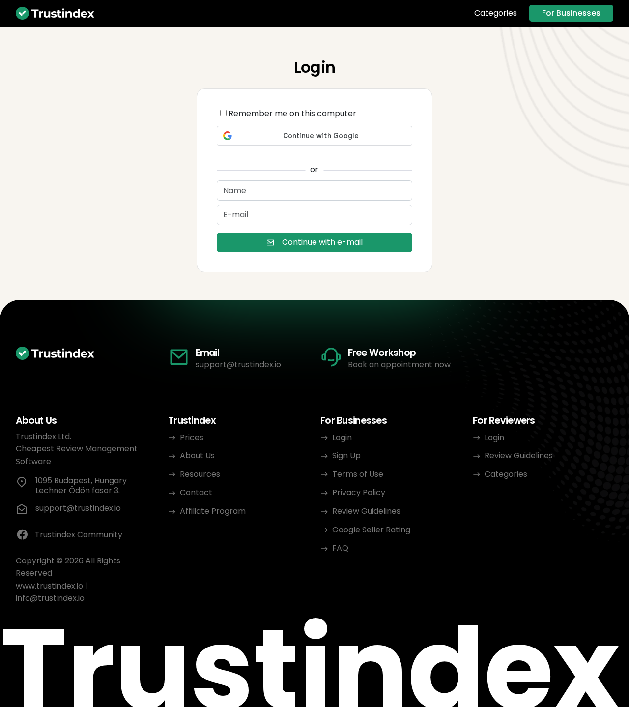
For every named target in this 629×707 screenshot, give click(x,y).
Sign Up (346, 455)
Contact (196, 492)
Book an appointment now (399, 364)
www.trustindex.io (49, 585)
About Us (197, 455)
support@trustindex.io (238, 364)
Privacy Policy (358, 492)
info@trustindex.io (50, 598)
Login (342, 437)
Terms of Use (357, 474)
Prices (191, 437)
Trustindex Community (78, 534)
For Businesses (571, 13)
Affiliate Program (213, 511)
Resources (200, 474)
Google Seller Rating (371, 529)
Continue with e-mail (322, 242)
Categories (495, 13)
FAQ (340, 548)
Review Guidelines (366, 511)
